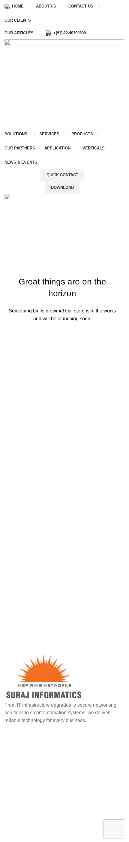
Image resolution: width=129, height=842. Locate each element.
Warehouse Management (36, 779)
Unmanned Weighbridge (36, 758)
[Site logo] (35, 212)
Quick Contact (62, 175)
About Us (19, 801)
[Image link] (44, 676)
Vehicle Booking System (36, 736)
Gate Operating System (34, 747)
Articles (18, 833)
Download (62, 187)
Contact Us (21, 812)
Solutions (20, 823)
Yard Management (29, 768)
